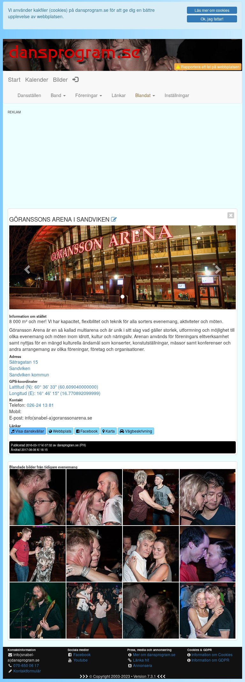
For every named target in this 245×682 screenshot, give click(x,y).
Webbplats (61, 431)
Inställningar (177, 95)
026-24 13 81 (40, 405)
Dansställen (29, 95)
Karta (110, 431)
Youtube (80, 660)
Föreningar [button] (87, 95)
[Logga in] (75, 79)
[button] (145, 95)
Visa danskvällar (29, 431)
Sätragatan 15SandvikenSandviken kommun (29, 368)
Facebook (88, 431)
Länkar (119, 95)
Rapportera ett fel (210, 66)
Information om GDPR (210, 660)
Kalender (36, 79)
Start (14, 79)
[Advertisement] (122, 159)
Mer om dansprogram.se (154, 654)
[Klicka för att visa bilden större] (37, 497)
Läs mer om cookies (212, 10)
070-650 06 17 (26, 665)
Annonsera (142, 665)
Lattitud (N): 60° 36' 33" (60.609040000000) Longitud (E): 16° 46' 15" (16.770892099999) (54, 389)
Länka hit (141, 660)
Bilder (60, 79)
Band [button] (57, 95)
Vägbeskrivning (138, 431)
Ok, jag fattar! (212, 18)
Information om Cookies (212, 654)
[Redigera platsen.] (114, 219)
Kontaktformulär (27, 670)
